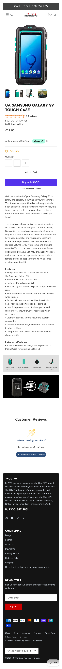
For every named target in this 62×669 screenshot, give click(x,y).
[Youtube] (12, 518)
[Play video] (31, 386)
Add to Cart (31, 172)
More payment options (31, 189)
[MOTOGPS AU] (31, 14)
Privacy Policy (12, 553)
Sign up (13, 606)
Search (8, 539)
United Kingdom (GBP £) (19, 650)
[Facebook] (6, 518)
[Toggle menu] (7, 14)
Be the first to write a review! (31, 454)
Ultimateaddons (16, 124)
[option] (31, 55)
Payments (10, 548)
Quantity (9, 156)
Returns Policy (12, 558)
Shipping (9, 562)
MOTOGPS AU (17, 658)
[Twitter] (23, 518)
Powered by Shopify (32, 658)
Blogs (8, 535)
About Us (10, 544)
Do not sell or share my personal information (27, 567)
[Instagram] (18, 518)
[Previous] (7, 6)
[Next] (55, 6)
